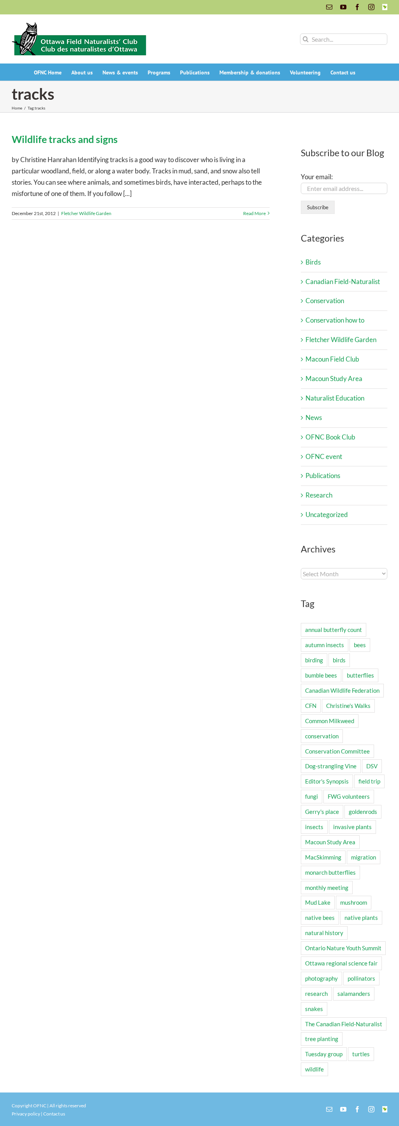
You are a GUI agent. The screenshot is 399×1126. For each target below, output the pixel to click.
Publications (322, 475)
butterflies (360, 675)
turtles (361, 1053)
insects (314, 826)
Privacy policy (26, 1114)
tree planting (321, 1038)
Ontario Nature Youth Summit (343, 947)
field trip (369, 781)
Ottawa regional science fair (341, 963)
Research (318, 495)
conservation (322, 735)
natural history (324, 932)
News (313, 417)
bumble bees (321, 675)
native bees (320, 917)
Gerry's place (322, 811)
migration (363, 857)
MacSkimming (323, 857)
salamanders (353, 993)
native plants (361, 917)
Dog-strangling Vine (331, 765)
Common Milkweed (329, 720)
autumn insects (324, 644)
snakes (314, 1008)
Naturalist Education (334, 398)
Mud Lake (317, 902)
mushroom (353, 902)
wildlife (314, 1069)
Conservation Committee (337, 751)
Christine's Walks (348, 705)
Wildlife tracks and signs (65, 139)
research (316, 993)
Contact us (54, 1114)
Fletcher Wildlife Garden (86, 213)
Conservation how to (334, 320)
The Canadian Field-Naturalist (343, 1023)
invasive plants (352, 826)
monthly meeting (326, 887)
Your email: (317, 177)
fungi (311, 796)
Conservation (324, 301)
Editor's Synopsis (327, 781)
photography (321, 978)
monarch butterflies (330, 872)
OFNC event (323, 456)
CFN (310, 705)
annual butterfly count (333, 629)
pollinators (361, 978)
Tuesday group (324, 1053)
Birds (313, 262)
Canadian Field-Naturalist (342, 281)
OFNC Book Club (330, 437)
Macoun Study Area (333, 378)
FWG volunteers (349, 796)
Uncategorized (326, 514)
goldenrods (363, 811)
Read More (254, 213)
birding (314, 660)
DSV (372, 765)
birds (339, 660)
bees (360, 644)
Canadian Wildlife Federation (342, 690)
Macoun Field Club (332, 359)
